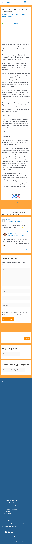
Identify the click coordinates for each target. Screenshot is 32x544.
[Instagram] (18, 196)
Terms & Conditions (20, 537)
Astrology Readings (11, 505)
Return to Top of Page (11, 500)
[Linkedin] (16, 196)
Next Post (16, 206)
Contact (8, 511)
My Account (9, 513)
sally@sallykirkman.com (11, 526)
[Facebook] (13, 196)
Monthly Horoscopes (11, 509)
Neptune (12, 14)
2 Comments (5, 14)
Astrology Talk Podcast (12, 507)
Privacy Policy (10, 537)
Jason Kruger (20, 541)
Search (4, 335)
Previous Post (16, 202)
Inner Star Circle (10, 502)
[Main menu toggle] (25, 2)
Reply (28, 232)
